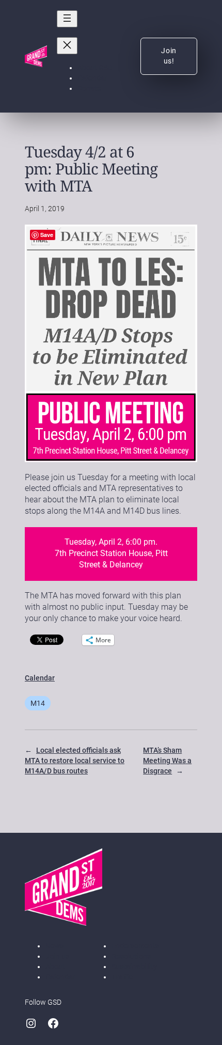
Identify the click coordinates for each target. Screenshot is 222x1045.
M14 (37, 703)
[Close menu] (67, 45)
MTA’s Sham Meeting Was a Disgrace (167, 760)
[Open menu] (67, 18)
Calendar (40, 678)
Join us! (169, 55)
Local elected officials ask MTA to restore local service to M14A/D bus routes (74, 760)
